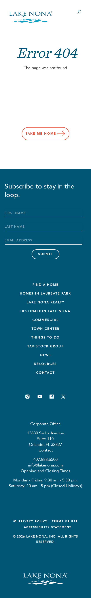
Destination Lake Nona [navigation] (45, 311)
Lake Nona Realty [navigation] (45, 302)
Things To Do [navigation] (45, 337)
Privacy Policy (33, 521)
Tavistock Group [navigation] (45, 346)
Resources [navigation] (45, 364)
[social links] (27, 396)
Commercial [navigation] (45, 320)
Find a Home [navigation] (45, 285)
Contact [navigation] (45, 373)
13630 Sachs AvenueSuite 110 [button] (45, 436)
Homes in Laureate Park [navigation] (45, 293)
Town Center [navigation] (46, 329)
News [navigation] (45, 355)
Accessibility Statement (48, 527)
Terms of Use (65, 521)
